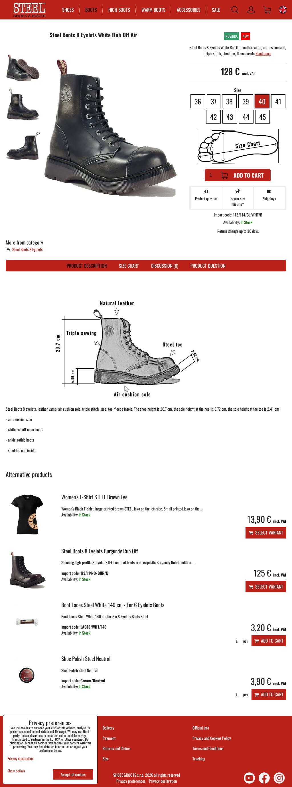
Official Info (200, 728)
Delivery (108, 728)
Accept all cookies (73, 774)
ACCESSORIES (188, 9)
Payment (109, 738)
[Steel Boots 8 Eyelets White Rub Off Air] (23, 62)
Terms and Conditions (207, 748)
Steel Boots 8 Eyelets (27, 249)
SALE (216, 9)
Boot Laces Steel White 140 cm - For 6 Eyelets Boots (112, 605)
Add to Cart (249, 175)
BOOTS (91, 9)
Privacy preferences (130, 781)
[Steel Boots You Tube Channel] (249, 778)
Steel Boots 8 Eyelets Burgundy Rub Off (99, 551)
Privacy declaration (163, 781)
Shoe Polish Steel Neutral (85, 658)
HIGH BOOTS (119, 9)
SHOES (68, 9)
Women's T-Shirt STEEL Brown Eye (94, 497)
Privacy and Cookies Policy (211, 738)
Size (106, 759)
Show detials (16, 771)
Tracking (198, 759)
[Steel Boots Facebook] (264, 778)
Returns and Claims (116, 748)
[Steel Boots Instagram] (279, 778)
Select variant (268, 532)
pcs (245, 641)
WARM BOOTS (153, 9)
